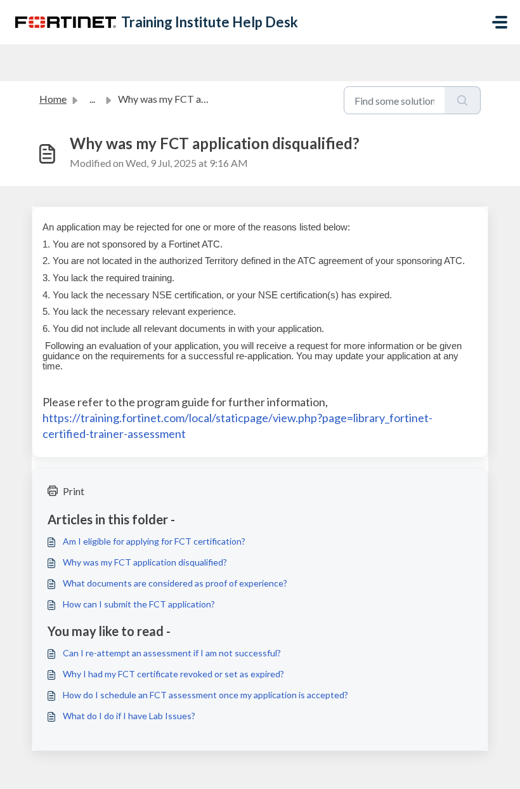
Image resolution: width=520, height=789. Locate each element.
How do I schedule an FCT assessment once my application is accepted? (205, 694)
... (92, 99)
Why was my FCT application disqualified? (145, 562)
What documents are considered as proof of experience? (175, 583)
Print (73, 491)
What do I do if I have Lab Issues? (129, 715)
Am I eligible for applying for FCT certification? (154, 541)
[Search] (463, 100)
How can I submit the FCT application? (139, 604)
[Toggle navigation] (499, 22)
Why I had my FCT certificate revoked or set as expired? (173, 673)
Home (53, 99)
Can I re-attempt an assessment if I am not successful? (172, 652)
